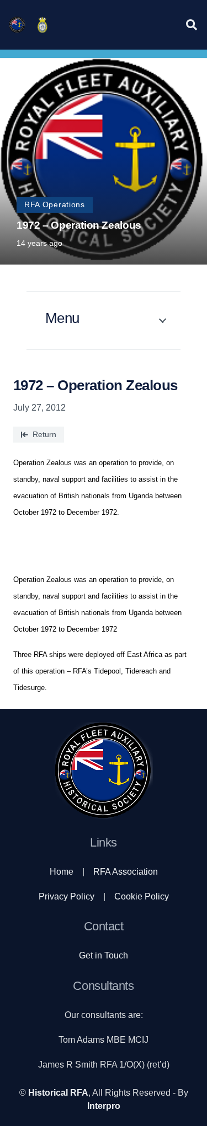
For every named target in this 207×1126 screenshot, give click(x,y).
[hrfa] (17, 25)
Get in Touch (103, 955)
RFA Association (125, 871)
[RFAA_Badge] (42, 25)
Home (61, 871)
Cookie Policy (141, 896)
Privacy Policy (66, 896)
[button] (191, 25)
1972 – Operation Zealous (79, 225)
